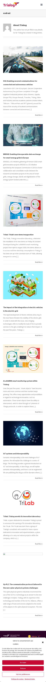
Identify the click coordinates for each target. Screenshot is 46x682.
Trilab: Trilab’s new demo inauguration (18, 235)
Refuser (23, 668)
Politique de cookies (17, 679)
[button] (43, 642)
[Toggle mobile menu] (42, 5)
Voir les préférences (23, 674)
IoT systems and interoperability (16, 454)
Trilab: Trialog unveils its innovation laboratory (21, 516)
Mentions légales (30, 679)
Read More (38, 115)
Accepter (23, 662)
